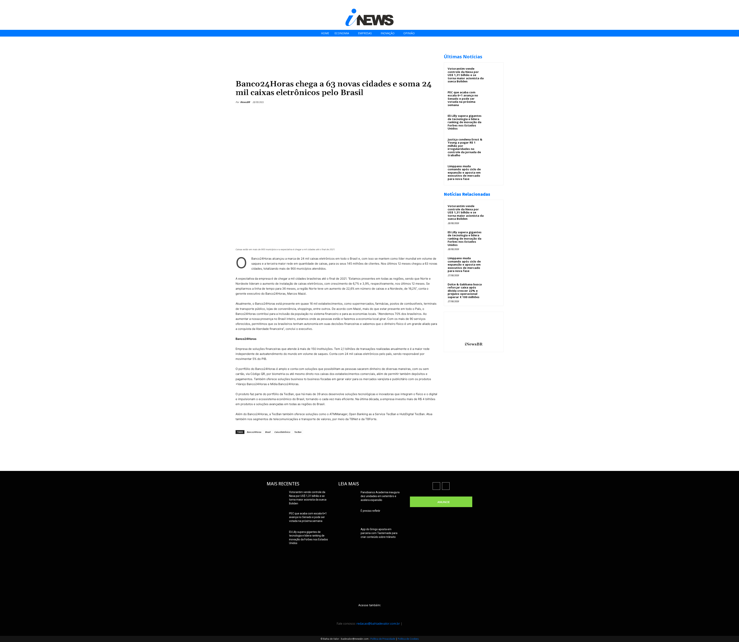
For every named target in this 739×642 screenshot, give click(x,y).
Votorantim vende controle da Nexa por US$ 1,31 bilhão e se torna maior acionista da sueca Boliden (466, 75)
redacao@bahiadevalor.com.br (378, 623)
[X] (723, 4)
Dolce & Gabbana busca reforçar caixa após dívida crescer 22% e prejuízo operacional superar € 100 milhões (465, 290)
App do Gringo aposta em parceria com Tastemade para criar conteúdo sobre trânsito (379, 533)
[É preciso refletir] (348, 515)
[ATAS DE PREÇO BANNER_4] (306, 52)
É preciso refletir (370, 510)
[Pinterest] (416, 102)
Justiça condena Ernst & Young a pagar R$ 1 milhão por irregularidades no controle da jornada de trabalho (465, 147)
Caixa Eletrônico (282, 432)
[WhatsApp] (425, 102)
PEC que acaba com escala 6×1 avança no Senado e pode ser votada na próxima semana (463, 98)
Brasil (267, 432)
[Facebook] (706, 4)
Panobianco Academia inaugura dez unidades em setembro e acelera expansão (380, 496)
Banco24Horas (254, 432)
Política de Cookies (408, 638)
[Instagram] (714, 4)
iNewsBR (245, 102)
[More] (434, 102)
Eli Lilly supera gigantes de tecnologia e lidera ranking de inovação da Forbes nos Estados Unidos (465, 122)
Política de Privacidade (382, 638)
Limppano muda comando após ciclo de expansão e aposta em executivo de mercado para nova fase (464, 172)
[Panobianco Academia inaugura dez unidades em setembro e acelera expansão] (348, 497)
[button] (735, 4)
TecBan (297, 432)
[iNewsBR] (473, 327)
